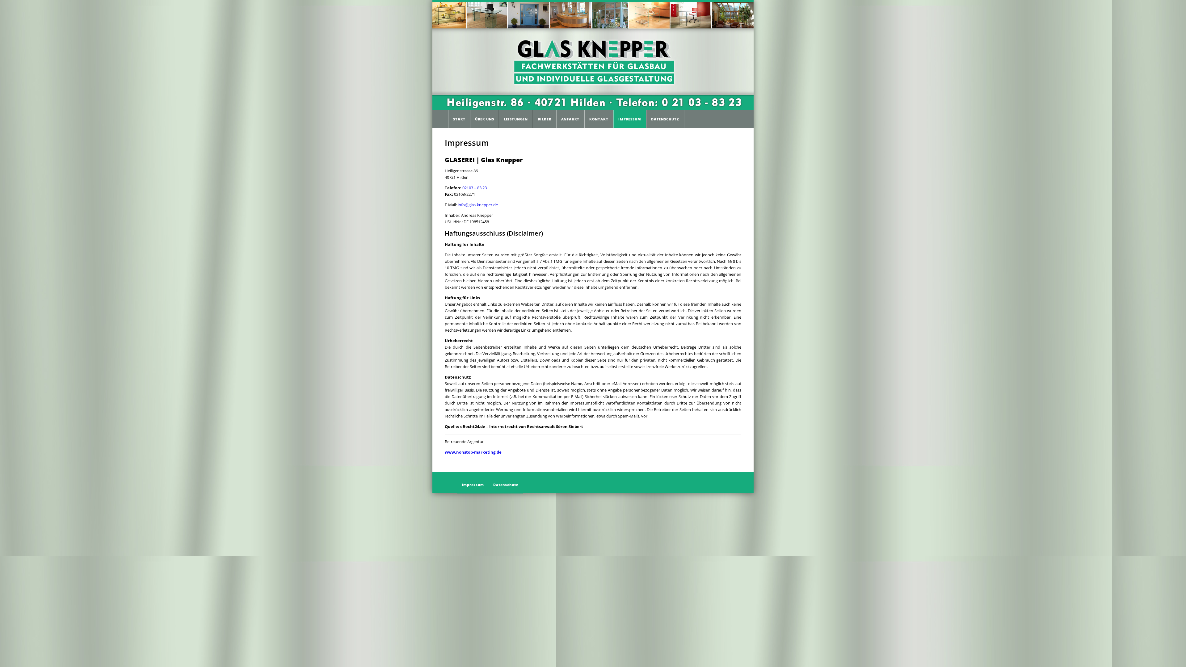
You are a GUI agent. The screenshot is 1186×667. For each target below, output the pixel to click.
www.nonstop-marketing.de (473, 452)
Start (459, 119)
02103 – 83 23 (474, 188)
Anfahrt (570, 119)
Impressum (629, 119)
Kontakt (598, 119)
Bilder (544, 119)
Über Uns (484, 119)
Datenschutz (665, 119)
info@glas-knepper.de (478, 205)
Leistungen (516, 119)
